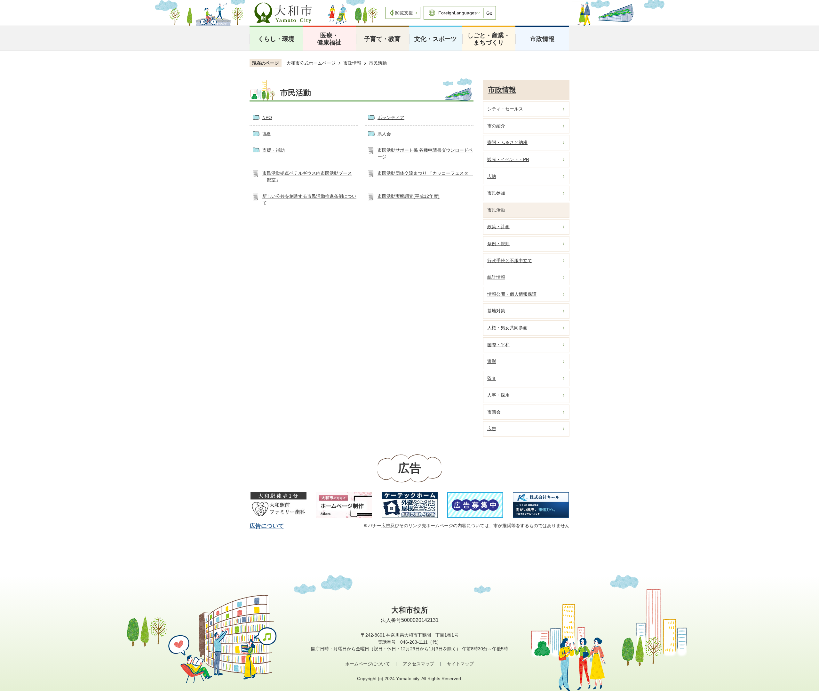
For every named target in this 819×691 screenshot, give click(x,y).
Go (489, 13)
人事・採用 (498, 395)
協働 (266, 133)
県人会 (384, 133)
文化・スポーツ (435, 39)
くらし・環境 (276, 39)
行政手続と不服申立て (509, 260)
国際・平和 (498, 344)
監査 (491, 378)
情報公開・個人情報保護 (512, 294)
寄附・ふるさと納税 (507, 142)
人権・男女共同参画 (507, 327)
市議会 (494, 411)
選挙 (491, 361)
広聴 (491, 176)
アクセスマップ (418, 663)
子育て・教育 (382, 39)
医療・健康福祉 (329, 39)
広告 (491, 428)
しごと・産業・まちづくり (488, 39)
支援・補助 (273, 150)
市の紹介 (496, 125)
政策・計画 (498, 226)
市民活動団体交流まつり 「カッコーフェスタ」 (425, 173)
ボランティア (391, 117)
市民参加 (496, 193)
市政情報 (542, 39)
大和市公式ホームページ (311, 63)
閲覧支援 (404, 12)
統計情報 (496, 277)
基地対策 (496, 310)
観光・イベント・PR (508, 159)
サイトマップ (460, 663)
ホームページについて (367, 663)
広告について (267, 526)
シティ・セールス (505, 108)
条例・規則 (498, 243)
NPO (267, 117)
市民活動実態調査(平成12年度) (409, 196)
